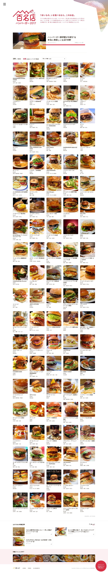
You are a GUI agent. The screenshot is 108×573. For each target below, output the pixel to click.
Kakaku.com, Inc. (80, 568)
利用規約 (29, 568)
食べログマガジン (92, 524)
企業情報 (24, 568)
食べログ (16, 568)
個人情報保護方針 (36, 568)
